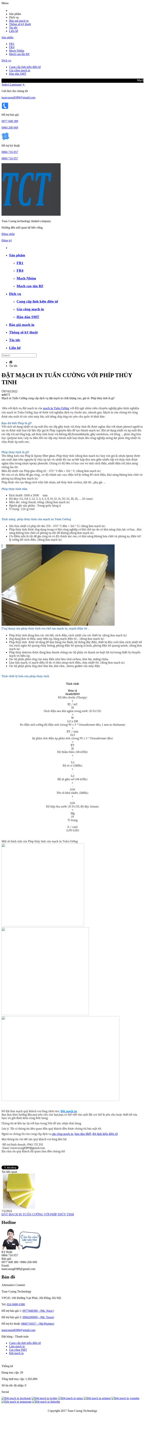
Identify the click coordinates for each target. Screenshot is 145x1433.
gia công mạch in (62, 1134)
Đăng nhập (8, 234)
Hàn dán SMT (17, 73)
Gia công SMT (18, 1349)
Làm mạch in (17, 1346)
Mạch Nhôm (16, 50)
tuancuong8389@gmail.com (18, 97)
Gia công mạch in (19, 70)
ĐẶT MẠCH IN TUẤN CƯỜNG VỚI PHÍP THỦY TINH (38, 1214)
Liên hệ (13, 31)
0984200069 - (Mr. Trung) (38, 1317)
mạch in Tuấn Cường (56, 408)
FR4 (11, 47)
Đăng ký (7, 240)
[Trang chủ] (10, 362)
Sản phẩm (7, 37)
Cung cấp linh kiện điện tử (25, 67)
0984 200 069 (10, 127)
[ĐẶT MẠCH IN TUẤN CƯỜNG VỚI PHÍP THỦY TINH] (19, 1207)
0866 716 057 (10, 152)
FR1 (11, 43)
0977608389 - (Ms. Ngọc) (38, 1310)
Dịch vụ (6, 60)
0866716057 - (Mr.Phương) (37, 1323)
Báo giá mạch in (19, 20)
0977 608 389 (10, 121)
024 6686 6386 (16, 1304)
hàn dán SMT (83, 1134)
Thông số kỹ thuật (20, 24)
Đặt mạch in (16, 1353)
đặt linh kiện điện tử (105, 1134)
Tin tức (13, 27)
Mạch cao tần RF (19, 54)
